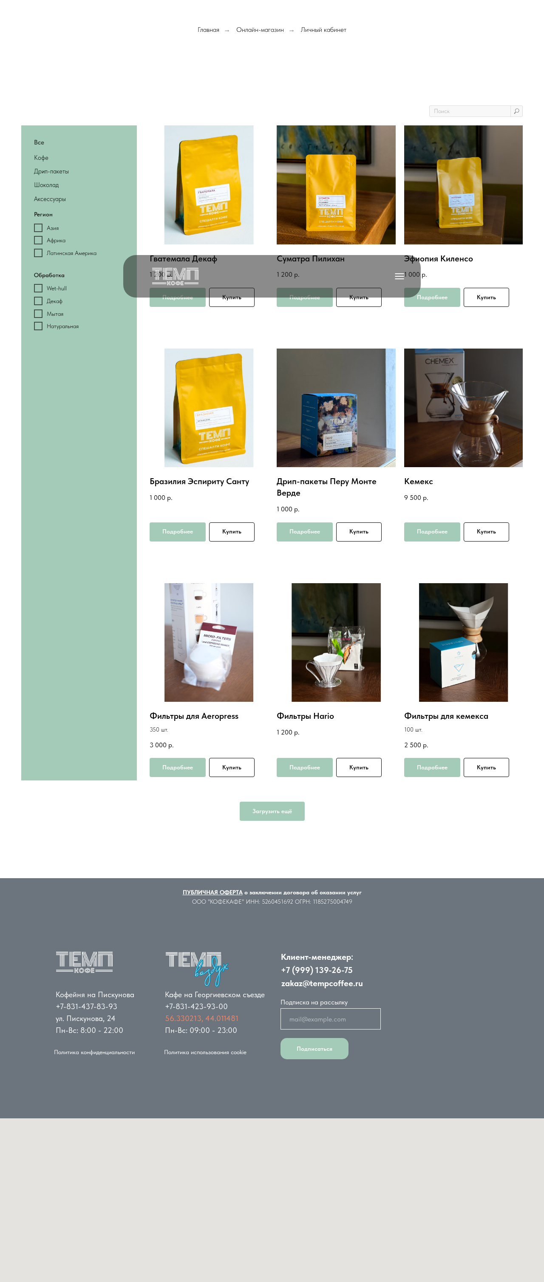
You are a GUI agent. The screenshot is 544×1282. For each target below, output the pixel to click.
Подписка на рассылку (314, 1002)
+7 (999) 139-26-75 (317, 970)
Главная (208, 30)
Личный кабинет (323, 30)
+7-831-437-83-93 (86, 1006)
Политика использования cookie (205, 1052)
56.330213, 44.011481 (201, 1018)
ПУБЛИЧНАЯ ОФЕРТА (213, 892)
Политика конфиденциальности (94, 1052)
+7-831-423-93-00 (196, 1006)
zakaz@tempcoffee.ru (322, 983)
